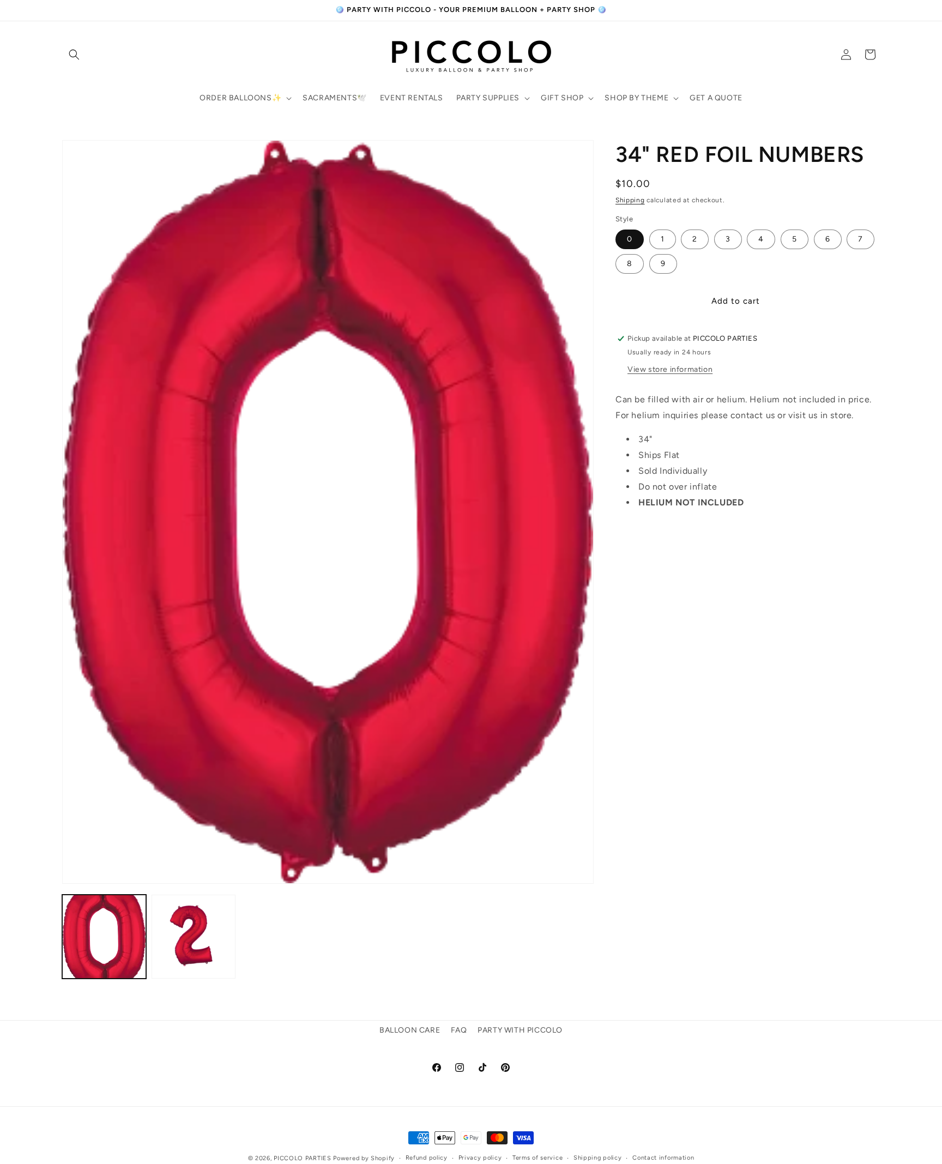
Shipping (630, 200)
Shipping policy (597, 1157)
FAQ (459, 1030)
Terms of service (537, 1157)
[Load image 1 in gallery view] (104, 937)
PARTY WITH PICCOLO (520, 1030)
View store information (669, 368)
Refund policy (427, 1157)
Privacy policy (480, 1157)
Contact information (663, 1157)
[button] (74, 55)
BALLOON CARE (409, 1030)
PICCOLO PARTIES (302, 1158)
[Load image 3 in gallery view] (193, 937)
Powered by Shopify (364, 1158)
